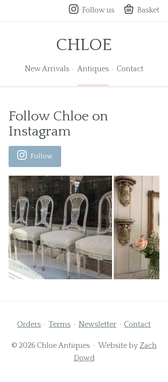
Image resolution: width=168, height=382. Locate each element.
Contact (130, 69)
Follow (42, 156)
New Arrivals (47, 69)
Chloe (84, 44)
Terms (60, 324)
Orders (29, 324)
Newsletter (97, 324)
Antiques (93, 69)
